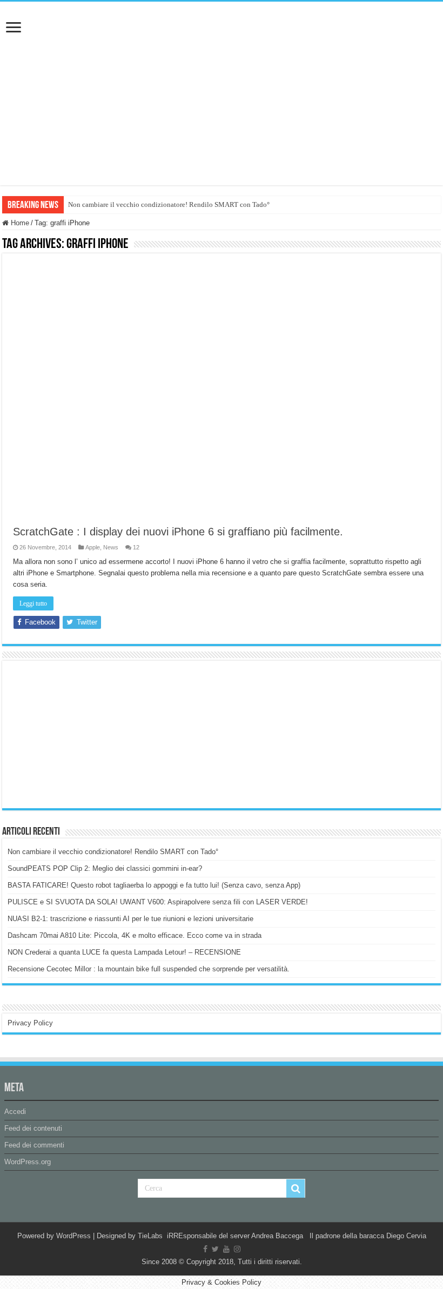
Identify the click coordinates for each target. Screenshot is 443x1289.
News (110, 547)
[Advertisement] (89, 733)
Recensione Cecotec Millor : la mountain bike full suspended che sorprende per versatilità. (149, 969)
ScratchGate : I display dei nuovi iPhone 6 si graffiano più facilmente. (178, 532)
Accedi (15, 1111)
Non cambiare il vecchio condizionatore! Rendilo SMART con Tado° (169, 204)
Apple (92, 547)
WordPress (73, 1236)
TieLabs (150, 1236)
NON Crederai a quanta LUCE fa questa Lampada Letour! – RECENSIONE (124, 952)
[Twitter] (215, 1249)
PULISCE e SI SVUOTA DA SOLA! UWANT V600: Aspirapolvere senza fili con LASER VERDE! (158, 902)
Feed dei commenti (34, 1145)
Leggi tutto (33, 603)
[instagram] (237, 1249)
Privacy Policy (30, 1023)
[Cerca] (295, 1188)
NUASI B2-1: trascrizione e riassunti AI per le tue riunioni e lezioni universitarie (130, 919)
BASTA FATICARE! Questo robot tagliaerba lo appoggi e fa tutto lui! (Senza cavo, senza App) (154, 885)
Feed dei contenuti (33, 1128)
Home (19, 223)
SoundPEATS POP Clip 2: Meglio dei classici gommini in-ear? (105, 868)
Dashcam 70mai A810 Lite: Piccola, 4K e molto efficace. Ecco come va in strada (134, 935)
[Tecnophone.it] (221, 62)
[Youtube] (226, 1249)
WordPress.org (27, 1162)
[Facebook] (205, 1249)
